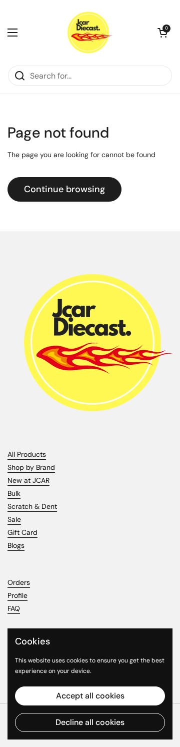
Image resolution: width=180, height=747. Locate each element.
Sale (14, 519)
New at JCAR (29, 480)
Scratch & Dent (32, 506)
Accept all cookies (90, 695)
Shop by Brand (31, 467)
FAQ (14, 608)
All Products (27, 454)
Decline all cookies (90, 722)
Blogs (16, 545)
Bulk (14, 493)
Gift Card (23, 532)
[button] (162, 33)
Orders (19, 582)
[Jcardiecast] (87, 33)
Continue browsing (64, 189)
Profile (18, 595)
